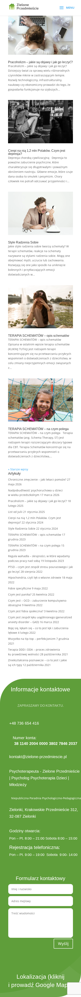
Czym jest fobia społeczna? (25, 611)
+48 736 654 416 (24, 723)
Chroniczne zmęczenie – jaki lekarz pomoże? (37, 479)
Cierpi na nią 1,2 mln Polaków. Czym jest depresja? (36, 152)
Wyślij (63, 943)
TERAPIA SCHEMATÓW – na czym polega (38, 429)
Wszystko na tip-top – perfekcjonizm (31, 639)
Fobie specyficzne (19, 588)
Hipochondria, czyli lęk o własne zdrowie (34, 577)
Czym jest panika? (19, 594)
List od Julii (15, 512)
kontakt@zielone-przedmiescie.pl (38, 757)
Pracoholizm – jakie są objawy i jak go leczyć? (40, 62)
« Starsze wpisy (18, 469)
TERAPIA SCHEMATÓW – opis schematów (38, 335)
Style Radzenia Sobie (23, 242)
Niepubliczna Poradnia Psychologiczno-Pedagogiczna (46, 798)
